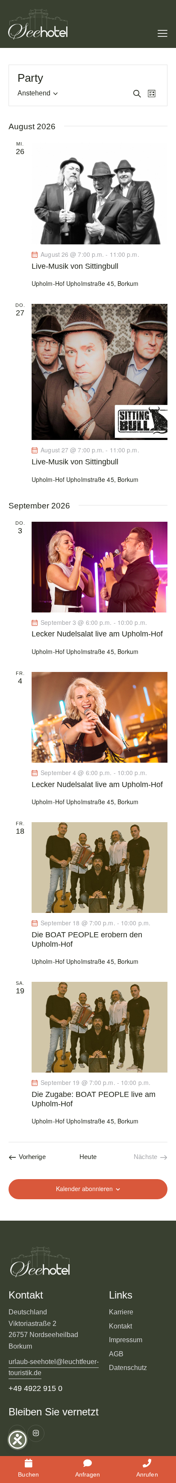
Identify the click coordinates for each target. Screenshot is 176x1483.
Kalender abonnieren (84, 1188)
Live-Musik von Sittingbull (75, 266)
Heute (88, 1156)
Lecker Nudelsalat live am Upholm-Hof (97, 634)
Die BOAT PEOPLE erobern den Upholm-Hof (87, 939)
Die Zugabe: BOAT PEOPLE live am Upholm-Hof (93, 1099)
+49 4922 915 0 (35, 1388)
